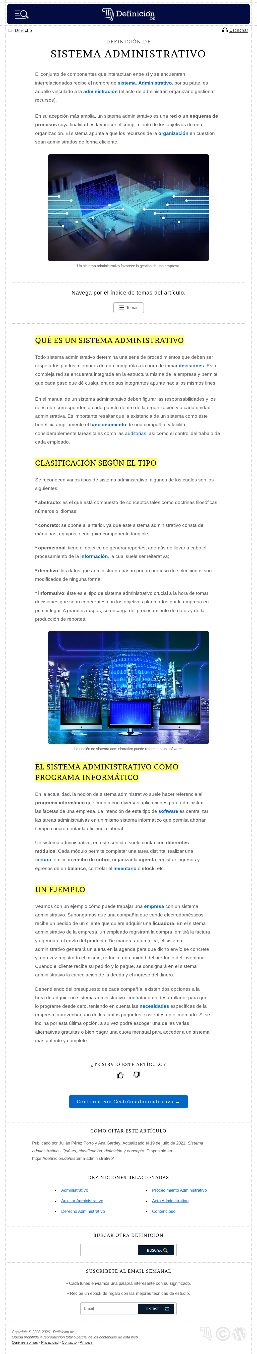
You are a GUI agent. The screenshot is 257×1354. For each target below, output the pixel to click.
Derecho (23, 30)
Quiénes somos (25, 1342)
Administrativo (74, 1190)
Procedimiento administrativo (179, 1190)
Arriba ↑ (86, 1342)
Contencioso (163, 1211)
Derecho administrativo (83, 1211)
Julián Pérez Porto (76, 1143)
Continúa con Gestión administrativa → (128, 1101)
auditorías (135, 433)
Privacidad (49, 1342)
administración (100, 91)
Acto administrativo (170, 1200)
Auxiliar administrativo (82, 1200)
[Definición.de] (128, 14)
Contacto (69, 1342)
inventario (125, 868)
